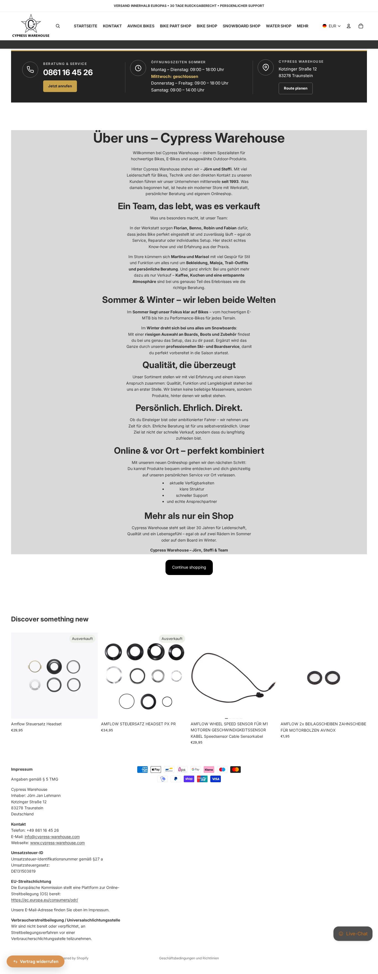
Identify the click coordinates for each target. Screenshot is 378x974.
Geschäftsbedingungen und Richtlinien (189, 958)
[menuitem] (302, 26)
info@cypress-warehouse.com (52, 836)
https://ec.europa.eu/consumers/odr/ (44, 899)
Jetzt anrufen (60, 86)
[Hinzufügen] (269, 710)
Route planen (295, 88)
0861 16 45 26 (68, 72)
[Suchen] (58, 26)
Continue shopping (189, 567)
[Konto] (349, 26)
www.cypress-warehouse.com (57, 842)
